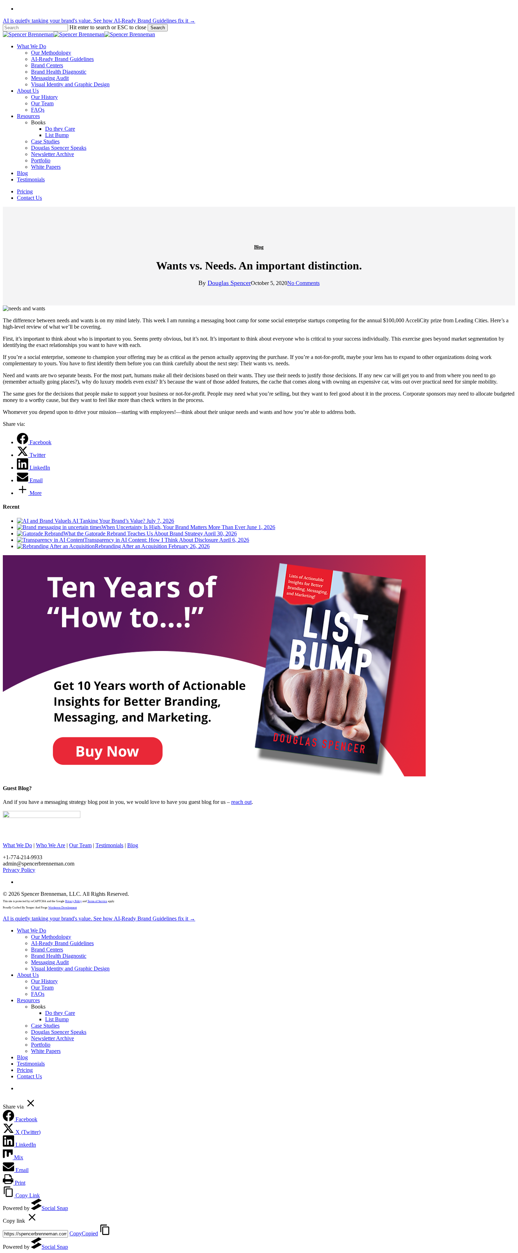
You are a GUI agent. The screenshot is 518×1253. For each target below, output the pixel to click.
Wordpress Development (62, 907)
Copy (83, 1233)
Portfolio (40, 1045)
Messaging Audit (50, 962)
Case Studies (45, 1026)
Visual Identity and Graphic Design (70, 969)
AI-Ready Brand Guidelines (62, 943)
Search (157, 27)
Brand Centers (47, 950)
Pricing (25, 1070)
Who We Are (50, 845)
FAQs (37, 994)
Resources (28, 1000)
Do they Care (60, 1013)
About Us (28, 975)
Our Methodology (51, 937)
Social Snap (55, 1208)
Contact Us (29, 1076)
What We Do (17, 845)
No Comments (303, 283)
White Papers (46, 1051)
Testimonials (109, 845)
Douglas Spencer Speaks (58, 1032)
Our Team (80, 845)
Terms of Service (97, 901)
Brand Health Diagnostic (58, 956)
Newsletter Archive (52, 1038)
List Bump (57, 1019)
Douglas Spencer (229, 282)
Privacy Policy (19, 870)
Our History (44, 981)
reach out (241, 802)
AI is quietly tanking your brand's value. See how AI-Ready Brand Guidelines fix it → (99, 21)
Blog (259, 247)
